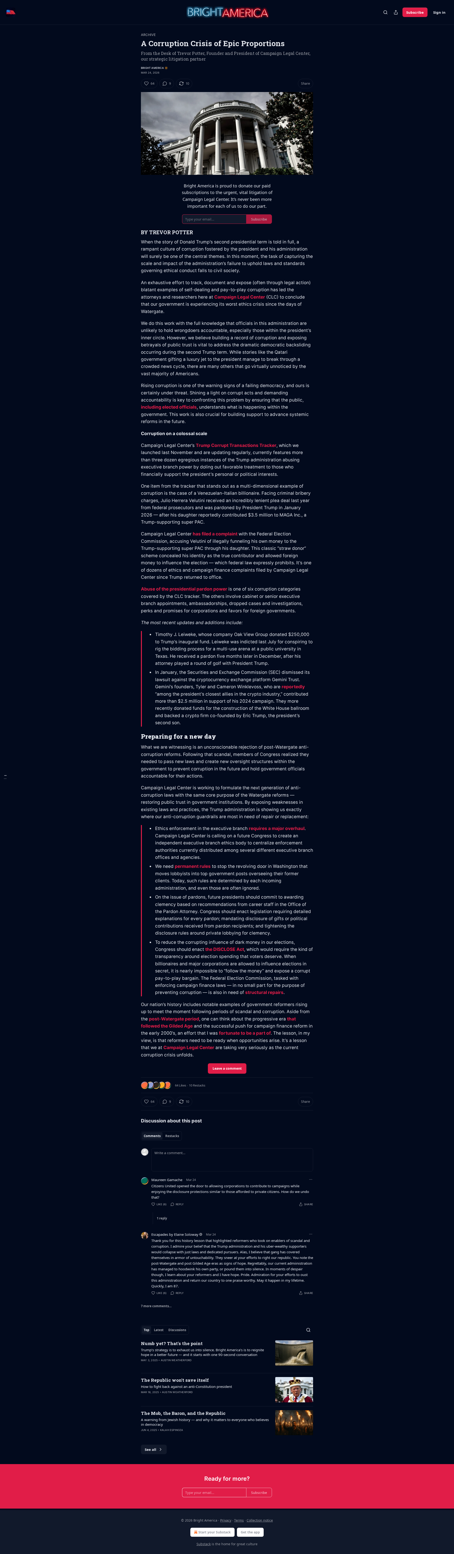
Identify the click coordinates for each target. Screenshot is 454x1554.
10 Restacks (197, 1085)
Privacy (225, 1520)
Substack (203, 1544)
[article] (227, 1354)
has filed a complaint (215, 534)
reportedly (293, 686)
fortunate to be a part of (245, 1033)
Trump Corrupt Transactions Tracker (236, 445)
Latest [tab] (159, 1330)
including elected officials (169, 407)
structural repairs (264, 992)
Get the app (250, 1532)
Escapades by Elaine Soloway (174, 1234)
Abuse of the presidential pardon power (184, 589)
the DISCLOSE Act (224, 949)
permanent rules (193, 866)
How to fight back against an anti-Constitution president (186, 1386)
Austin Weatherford (176, 1360)
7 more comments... (156, 1306)
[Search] (385, 12)
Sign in (439, 12)
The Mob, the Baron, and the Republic (183, 1413)
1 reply (162, 1218)
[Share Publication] (396, 12)
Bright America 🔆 (154, 68)
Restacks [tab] (172, 1136)
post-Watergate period (174, 1019)
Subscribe (415, 12)
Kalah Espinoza (171, 1430)
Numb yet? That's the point (172, 1343)
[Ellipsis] (310, 1179)
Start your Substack (214, 1532)
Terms (239, 1520)
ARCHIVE (148, 35)
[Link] (134, 232)
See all (150, 1449)
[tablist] (161, 1136)
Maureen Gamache (166, 1179)
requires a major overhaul (277, 828)
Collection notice (260, 1520)
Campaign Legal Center (239, 297)
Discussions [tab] (177, 1330)
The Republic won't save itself (175, 1380)
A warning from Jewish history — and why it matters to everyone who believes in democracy (205, 1422)
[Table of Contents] (5, 777)
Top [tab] (146, 1330)
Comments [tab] (152, 1136)
